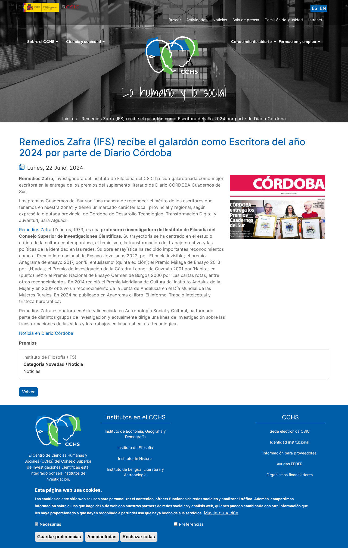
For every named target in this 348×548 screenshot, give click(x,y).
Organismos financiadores (289, 474)
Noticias (220, 19)
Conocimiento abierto (251, 41)
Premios (28, 343)
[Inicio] (174, 55)
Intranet (315, 19)
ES (314, 8)
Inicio (67, 118)
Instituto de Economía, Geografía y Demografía (135, 434)
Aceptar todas (101, 536)
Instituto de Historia (135, 458)
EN (323, 8)
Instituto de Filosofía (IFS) (49, 357)
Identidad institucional (289, 442)
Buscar (175, 19)
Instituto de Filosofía (135, 447)
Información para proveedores (289, 453)
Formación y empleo (297, 41)
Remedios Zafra (35, 229)
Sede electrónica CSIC (290, 431)
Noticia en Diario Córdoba (46, 333)
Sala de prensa (245, 19)
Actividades (196, 19)
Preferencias (191, 524)
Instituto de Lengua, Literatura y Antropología (135, 472)
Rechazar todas (139, 536)
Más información (221, 512)
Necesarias (50, 524)
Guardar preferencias (59, 536)
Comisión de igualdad (284, 19)
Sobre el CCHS (41, 41)
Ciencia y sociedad (84, 41)
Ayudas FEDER (290, 464)
